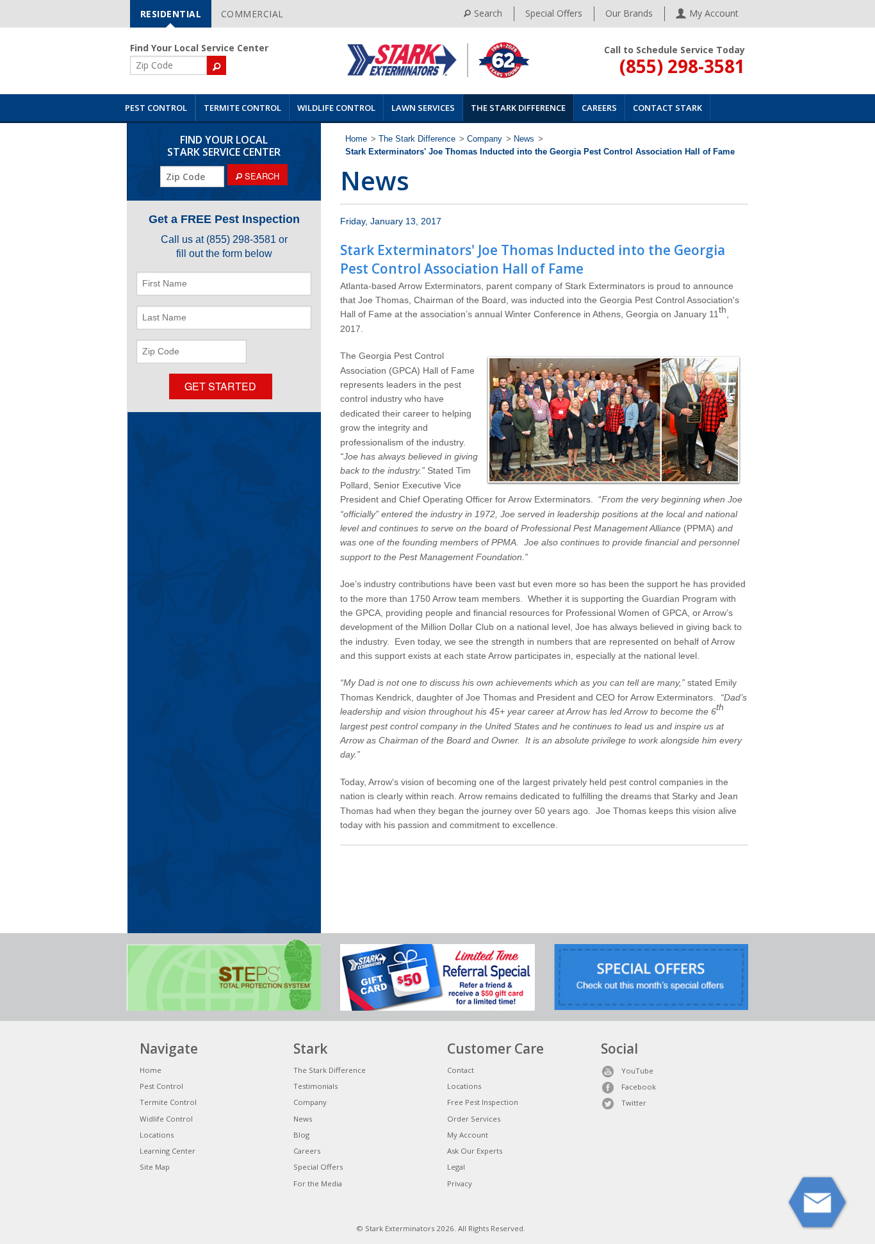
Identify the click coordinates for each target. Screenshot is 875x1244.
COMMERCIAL (252, 14)
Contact (460, 1070)
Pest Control (156, 107)
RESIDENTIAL (171, 14)
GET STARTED (220, 386)
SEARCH (260, 176)
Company (484, 139)
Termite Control (242, 107)
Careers (599, 107)
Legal (456, 1167)
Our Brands (629, 13)
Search (488, 13)
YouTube (637, 1070)
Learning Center (167, 1151)
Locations (157, 1135)
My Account (467, 1135)
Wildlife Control (336, 107)
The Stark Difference (518, 107)
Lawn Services (423, 107)
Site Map (155, 1167)
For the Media (317, 1183)
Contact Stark (667, 107)
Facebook (638, 1086)
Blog (301, 1135)
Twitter (633, 1102)
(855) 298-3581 (682, 66)
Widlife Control (166, 1119)
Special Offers (553, 13)
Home (356, 139)
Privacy (459, 1183)
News (524, 139)
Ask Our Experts (474, 1151)
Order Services (473, 1119)
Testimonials (315, 1086)
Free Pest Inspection (482, 1102)
